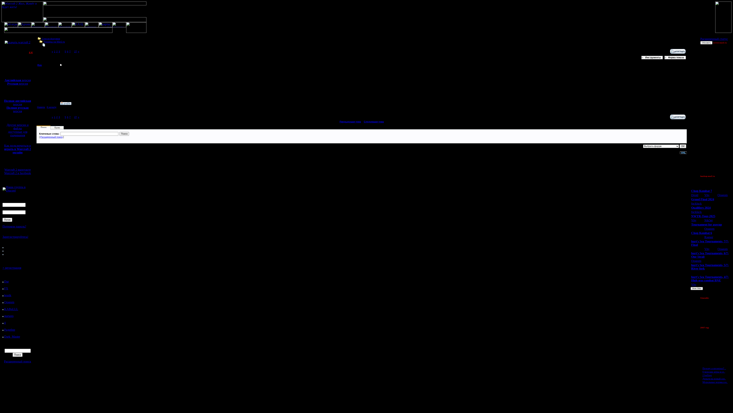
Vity (707, 195)
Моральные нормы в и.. (715, 382)
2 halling (707, 375)
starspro (9, 316)
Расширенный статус (714, 39)
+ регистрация (11, 267)
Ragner (708, 237)
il (5, 322)
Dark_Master (12, 336)
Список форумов (51, 38)
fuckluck (696, 203)
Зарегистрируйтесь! (15, 236)
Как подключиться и (17, 149)
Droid (694, 195)
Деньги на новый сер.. (714, 378)
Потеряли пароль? (14, 226)
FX (6, 288)
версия (18, 80)
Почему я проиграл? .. (714, 368)
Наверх (41, 107)
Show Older (696, 288)
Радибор (9, 329)
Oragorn (9, 302)
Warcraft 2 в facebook (17, 173)
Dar (6, 281)
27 (75, 51)
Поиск (43, 127)
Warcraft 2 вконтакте (17, 169)
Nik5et (708, 220)
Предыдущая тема (350, 121)
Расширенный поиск (17, 361)
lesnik (7, 295)
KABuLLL (11, 309)
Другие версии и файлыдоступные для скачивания (18, 130)
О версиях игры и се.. (713, 371)
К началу (51, 107)
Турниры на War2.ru (54, 42)
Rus (39, 65)
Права (57, 127)
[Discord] (4, 189)
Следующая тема (374, 121)
